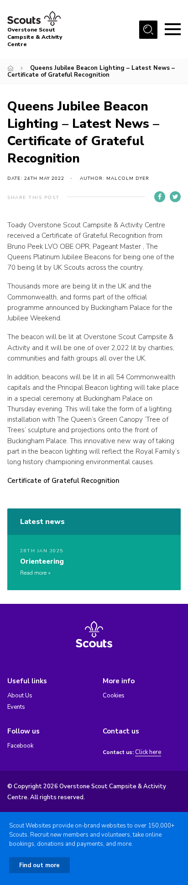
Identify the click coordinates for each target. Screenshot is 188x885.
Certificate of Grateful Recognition (63, 480)
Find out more (39, 865)
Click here (148, 752)
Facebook (20, 746)
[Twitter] (175, 196)
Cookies (114, 695)
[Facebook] (159, 196)
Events (16, 707)
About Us (19, 695)
